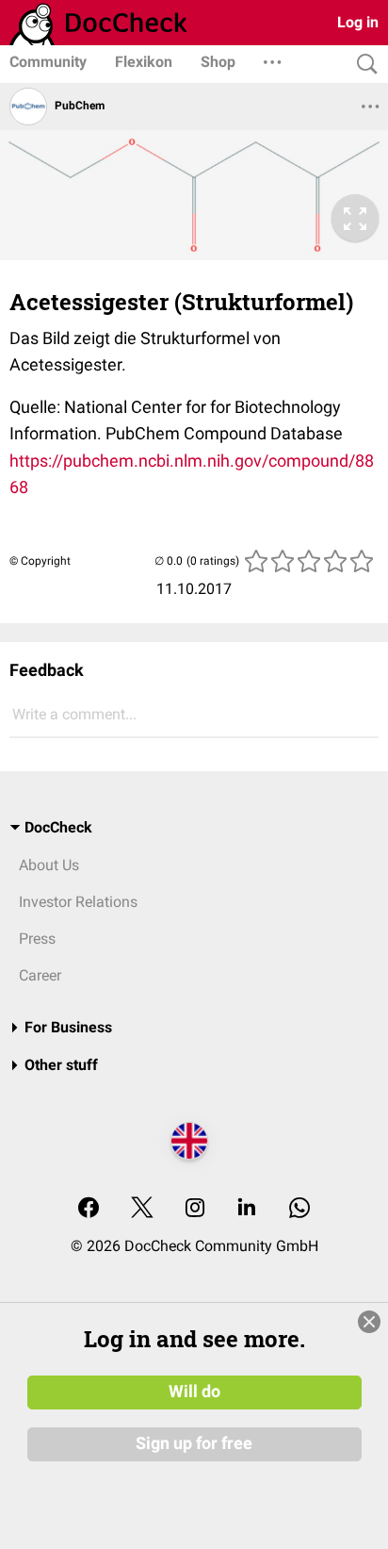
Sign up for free (194, 1443)
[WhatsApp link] (299, 1209)
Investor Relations (78, 902)
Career (40, 975)
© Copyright (40, 561)
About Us (49, 865)
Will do (194, 1391)
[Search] (363, 64)
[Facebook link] (88, 1209)
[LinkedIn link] (246, 1209)
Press (37, 939)
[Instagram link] (195, 1209)
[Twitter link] (142, 1209)
